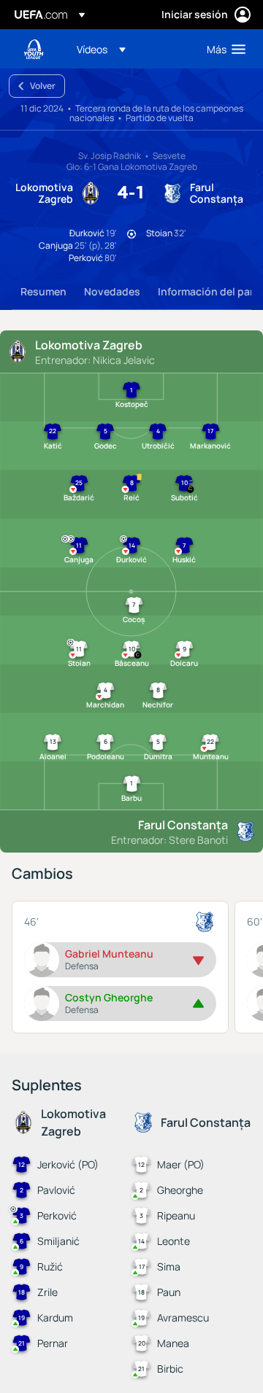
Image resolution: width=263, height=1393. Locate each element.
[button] (101, 49)
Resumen (43, 291)
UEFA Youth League (34, 49)
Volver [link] (43, 85)
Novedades (112, 291)
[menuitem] (129, 49)
